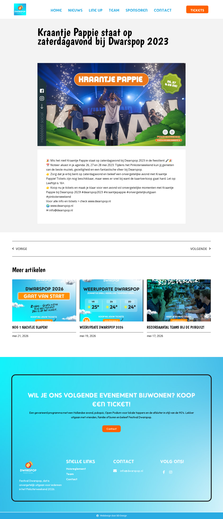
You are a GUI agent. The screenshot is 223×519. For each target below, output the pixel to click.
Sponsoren (137, 9)
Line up (95, 9)
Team (114, 9)
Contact (163, 9)
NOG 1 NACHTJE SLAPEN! (30, 327)
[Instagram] (170, 472)
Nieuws (75, 9)
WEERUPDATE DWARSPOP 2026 (102, 327)
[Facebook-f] (163, 472)
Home (56, 9)
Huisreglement (76, 468)
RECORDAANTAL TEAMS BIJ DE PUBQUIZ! (175, 327)
